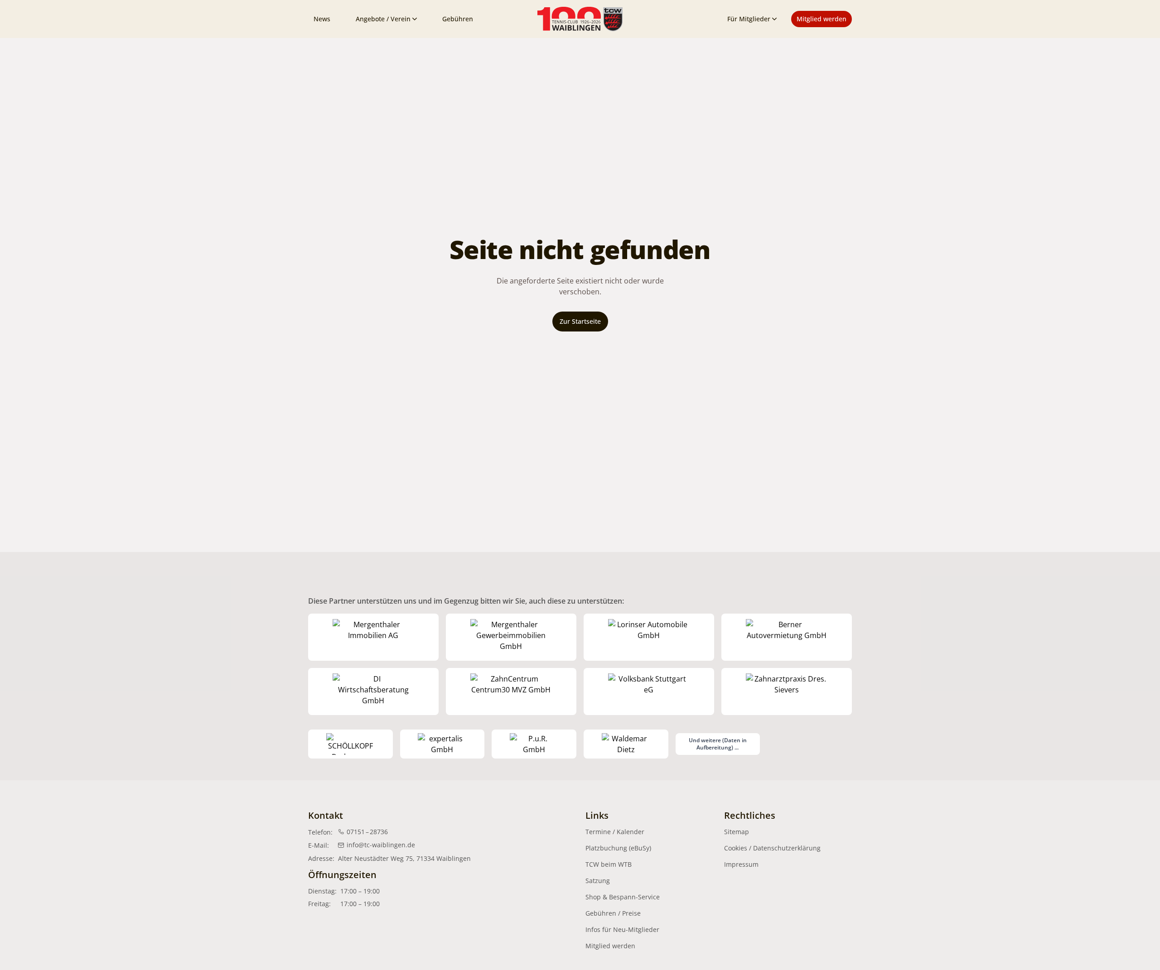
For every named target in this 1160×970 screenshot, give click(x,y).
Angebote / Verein (383, 18)
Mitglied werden (821, 18)
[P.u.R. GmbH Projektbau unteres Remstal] (534, 744)
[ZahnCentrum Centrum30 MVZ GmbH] (511, 691)
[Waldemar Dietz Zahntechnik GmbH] (626, 744)
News (322, 18)
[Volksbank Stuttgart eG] (649, 691)
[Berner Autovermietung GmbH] (786, 637)
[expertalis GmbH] (442, 744)
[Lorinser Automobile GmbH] (649, 637)
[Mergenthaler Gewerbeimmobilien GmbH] (511, 637)
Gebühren (457, 18)
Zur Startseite (580, 321)
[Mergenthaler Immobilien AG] (373, 637)
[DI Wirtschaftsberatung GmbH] (373, 691)
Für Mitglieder (748, 18)
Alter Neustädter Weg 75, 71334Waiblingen (404, 858)
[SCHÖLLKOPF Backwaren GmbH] (350, 744)
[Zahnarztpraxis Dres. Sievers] (786, 691)
